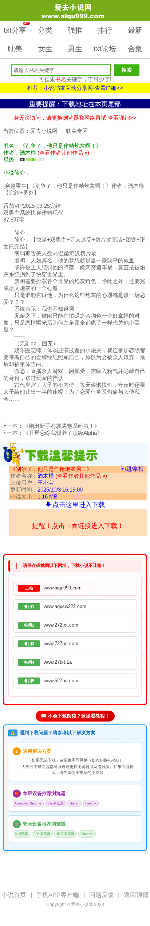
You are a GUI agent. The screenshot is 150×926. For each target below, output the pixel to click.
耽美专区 (77, 131)
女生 (45, 49)
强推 (75, 30)
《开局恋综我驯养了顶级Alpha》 (62, 433)
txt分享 (16, 28)
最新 (135, 30)
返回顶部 (136, 894)
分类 (45, 30)
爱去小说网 (44, 131)
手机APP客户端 (57, 894)
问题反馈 (101, 894)
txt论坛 (105, 49)
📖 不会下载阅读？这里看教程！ (75, 716)
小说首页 (13, 894)
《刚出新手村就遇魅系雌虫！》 (61, 426)
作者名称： (58, 476)
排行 (105, 30)
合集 (135, 49)
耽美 (15, 49)
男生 (75, 49)
